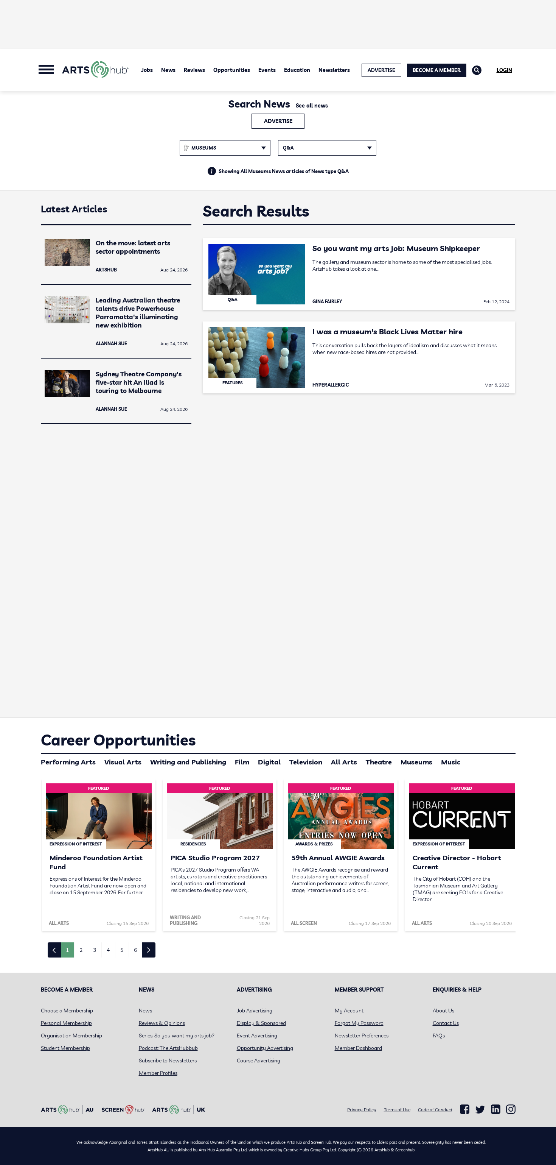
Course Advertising (258, 1060)
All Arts (344, 762)
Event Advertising (257, 1035)
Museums (416, 762)
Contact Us (446, 1023)
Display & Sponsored (261, 1023)
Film (242, 762)
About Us (443, 1010)
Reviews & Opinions (162, 1023)
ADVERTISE (381, 70)
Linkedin (495, 1109)
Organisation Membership (71, 1035)
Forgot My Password (359, 1023)
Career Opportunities (118, 739)
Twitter (480, 1110)
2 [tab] (80, 950)
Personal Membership (66, 1023)
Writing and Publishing (188, 762)
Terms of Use (397, 1109)
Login (504, 70)
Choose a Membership (67, 1010)
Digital (269, 762)
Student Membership (65, 1048)
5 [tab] (121, 950)
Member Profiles (158, 1073)
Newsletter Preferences (361, 1035)
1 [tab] (67, 950)
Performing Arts (68, 762)
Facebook (464, 1109)
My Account (349, 1010)
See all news (312, 105)
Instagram (511, 1109)
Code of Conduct (435, 1109)
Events (267, 70)
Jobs (147, 70)
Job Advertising (254, 1010)
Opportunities (231, 70)
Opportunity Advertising (265, 1048)
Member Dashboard (358, 1048)
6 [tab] (135, 950)
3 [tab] (94, 950)
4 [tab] (108, 950)
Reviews (194, 70)
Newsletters (334, 70)
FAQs (439, 1035)
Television (305, 762)
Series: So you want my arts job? (176, 1035)
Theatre (379, 762)
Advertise (278, 121)
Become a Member (437, 70)
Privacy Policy (361, 1109)
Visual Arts (122, 762)
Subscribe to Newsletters (168, 1060)
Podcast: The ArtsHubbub (168, 1048)
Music (450, 762)
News (168, 70)
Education (297, 70)
